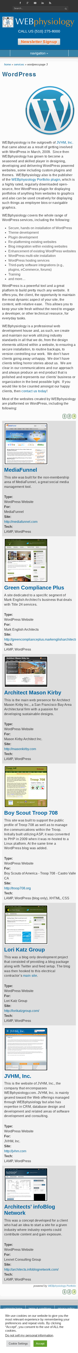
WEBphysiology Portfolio (62, 1285)
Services (19, 64)
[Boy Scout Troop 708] (26, 806)
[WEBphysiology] (39, 22)
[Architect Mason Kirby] (26, 686)
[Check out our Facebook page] (20, 3)
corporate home (13, 1308)
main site (30, 975)
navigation (39, 53)
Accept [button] (40, 1343)
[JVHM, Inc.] (26, 1070)
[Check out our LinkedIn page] (43, 3)
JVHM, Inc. (65, 142)
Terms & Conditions (40, 1308)
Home (7, 64)
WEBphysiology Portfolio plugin (35, 179)
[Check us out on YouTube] (35, 3)
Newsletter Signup (39, 42)
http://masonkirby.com (20, 749)
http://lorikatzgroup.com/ (21, 1011)
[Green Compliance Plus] (26, 581)
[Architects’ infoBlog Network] (26, 1200)
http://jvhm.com (15, 1151)
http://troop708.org (17, 888)
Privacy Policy (66, 1308)
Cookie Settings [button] (18, 1343)
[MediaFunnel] (26, 463)
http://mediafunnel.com (20, 521)
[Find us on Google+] (28, 3)
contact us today (33, 391)
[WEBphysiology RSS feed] (50, 3)
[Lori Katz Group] (26, 943)
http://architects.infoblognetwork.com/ (31, 1269)
